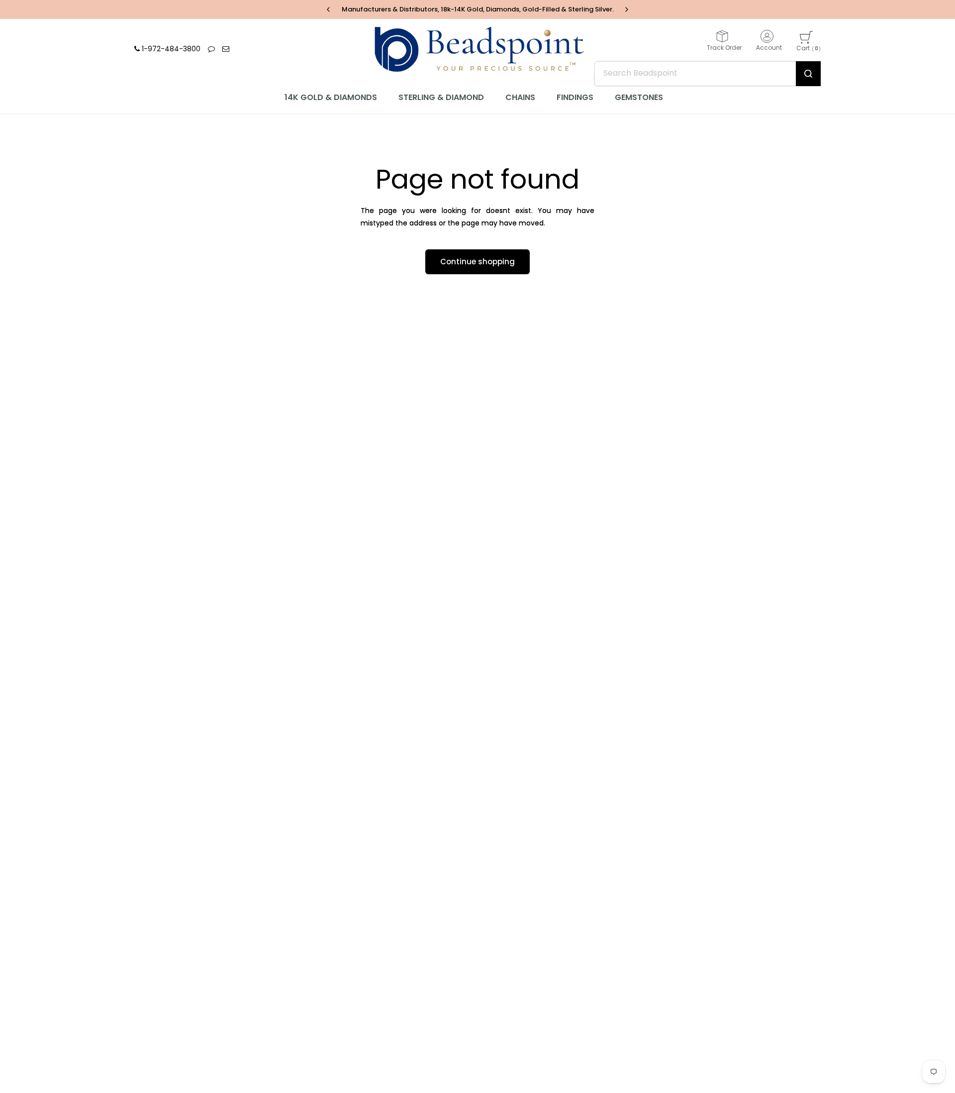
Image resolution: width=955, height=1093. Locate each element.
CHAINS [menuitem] (520, 97)
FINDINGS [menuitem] (575, 97)
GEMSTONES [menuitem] (639, 97)
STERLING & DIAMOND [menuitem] (441, 97)
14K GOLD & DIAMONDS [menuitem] (331, 97)
